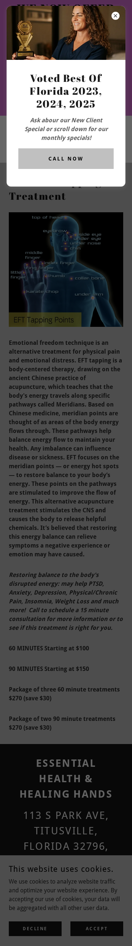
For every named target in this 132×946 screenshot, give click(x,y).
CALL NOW (66, 159)
